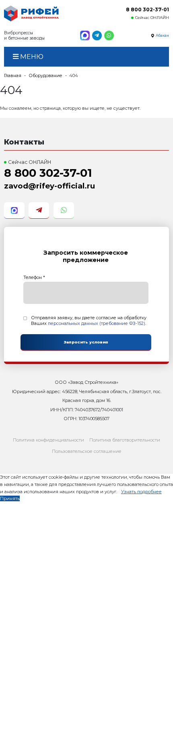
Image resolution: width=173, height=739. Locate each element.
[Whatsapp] (109, 35)
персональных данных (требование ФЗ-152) (96, 323)
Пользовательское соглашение (87, 451)
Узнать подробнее (141, 491)
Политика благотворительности (124, 440)
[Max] (85, 35)
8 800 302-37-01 (147, 9)
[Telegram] (97, 35)
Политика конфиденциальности (48, 440)
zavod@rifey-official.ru (49, 186)
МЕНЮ (31, 56)
